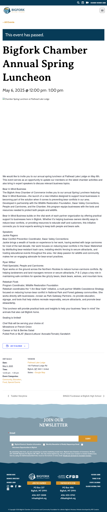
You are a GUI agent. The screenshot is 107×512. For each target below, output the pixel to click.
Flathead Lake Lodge (36, 362)
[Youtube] (12, 486)
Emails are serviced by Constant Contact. (77, 456)
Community (7, 379)
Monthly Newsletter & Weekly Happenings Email (62, 444)
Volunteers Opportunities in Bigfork (24, 447)
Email (12, 433)
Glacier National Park (93, 486)
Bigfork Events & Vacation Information (28, 444)
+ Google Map (39, 372)
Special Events (14, 382)
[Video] (19, 486)
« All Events (8, 22)
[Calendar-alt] (8, 489)
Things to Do (96, 478)
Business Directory (13, 478)
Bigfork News (11, 475)
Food (5, 382)
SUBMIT (88, 438)
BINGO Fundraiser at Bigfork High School (82, 395)
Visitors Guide (95, 475)
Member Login (11, 482)
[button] (78, 2)
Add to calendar (16, 346)
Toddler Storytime (18, 395)
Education (17, 379)
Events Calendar (95, 482)
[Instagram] (8, 486)
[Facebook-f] (15, 486)
